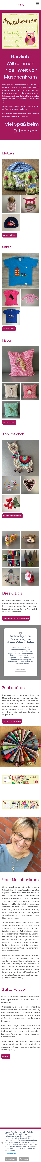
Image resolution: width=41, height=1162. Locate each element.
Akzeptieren (20, 669)
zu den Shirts (9, 328)
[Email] (23, 5)
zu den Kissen (9, 422)
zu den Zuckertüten (12, 721)
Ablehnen (24, 1159)
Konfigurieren (10, 1153)
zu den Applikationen (12, 516)
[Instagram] (20, 5)
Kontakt (5, 1056)
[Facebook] (18, 5)
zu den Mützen (9, 235)
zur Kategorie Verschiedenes (16, 618)
